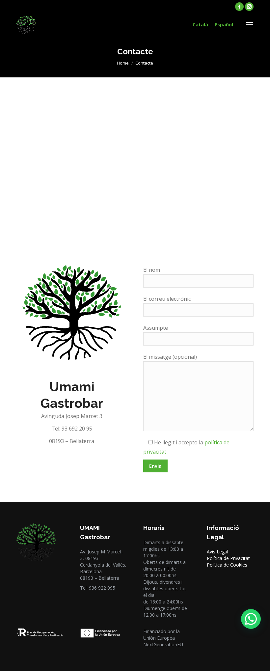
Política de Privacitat (228, 558)
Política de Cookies (227, 565)
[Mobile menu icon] (250, 25)
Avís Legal (217, 551)
